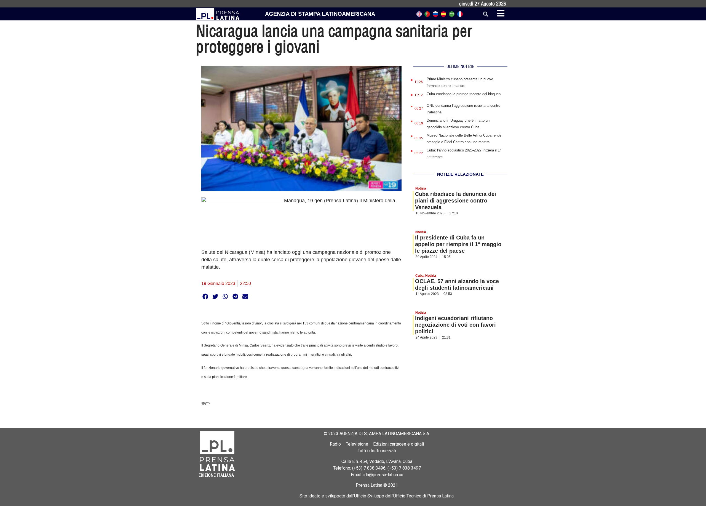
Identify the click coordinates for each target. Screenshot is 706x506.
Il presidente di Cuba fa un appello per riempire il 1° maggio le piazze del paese (458, 244)
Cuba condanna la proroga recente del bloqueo (464, 94)
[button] (485, 13)
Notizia (420, 188)
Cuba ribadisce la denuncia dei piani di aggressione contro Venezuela (455, 200)
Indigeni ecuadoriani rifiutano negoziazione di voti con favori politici (455, 324)
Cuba (419, 276)
